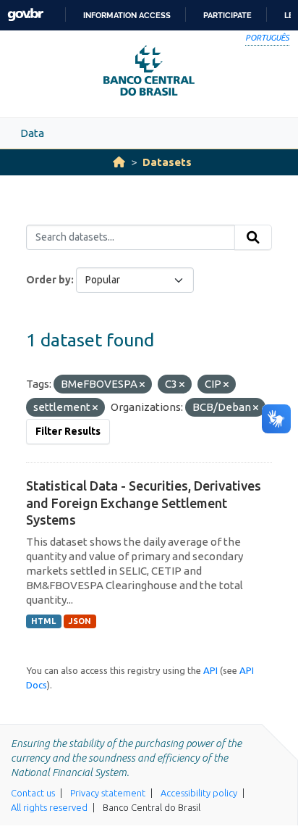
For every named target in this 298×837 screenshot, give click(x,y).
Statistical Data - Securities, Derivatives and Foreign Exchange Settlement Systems (143, 502)
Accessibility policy (199, 793)
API (210, 670)
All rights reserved (49, 807)
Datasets (167, 162)
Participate (227, 15)
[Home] (119, 162)
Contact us (33, 793)
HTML (43, 621)
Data (32, 133)
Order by (48, 280)
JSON (80, 621)
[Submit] (253, 238)
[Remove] (142, 384)
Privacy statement (107, 793)
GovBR (25, 15)
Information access (127, 15)
